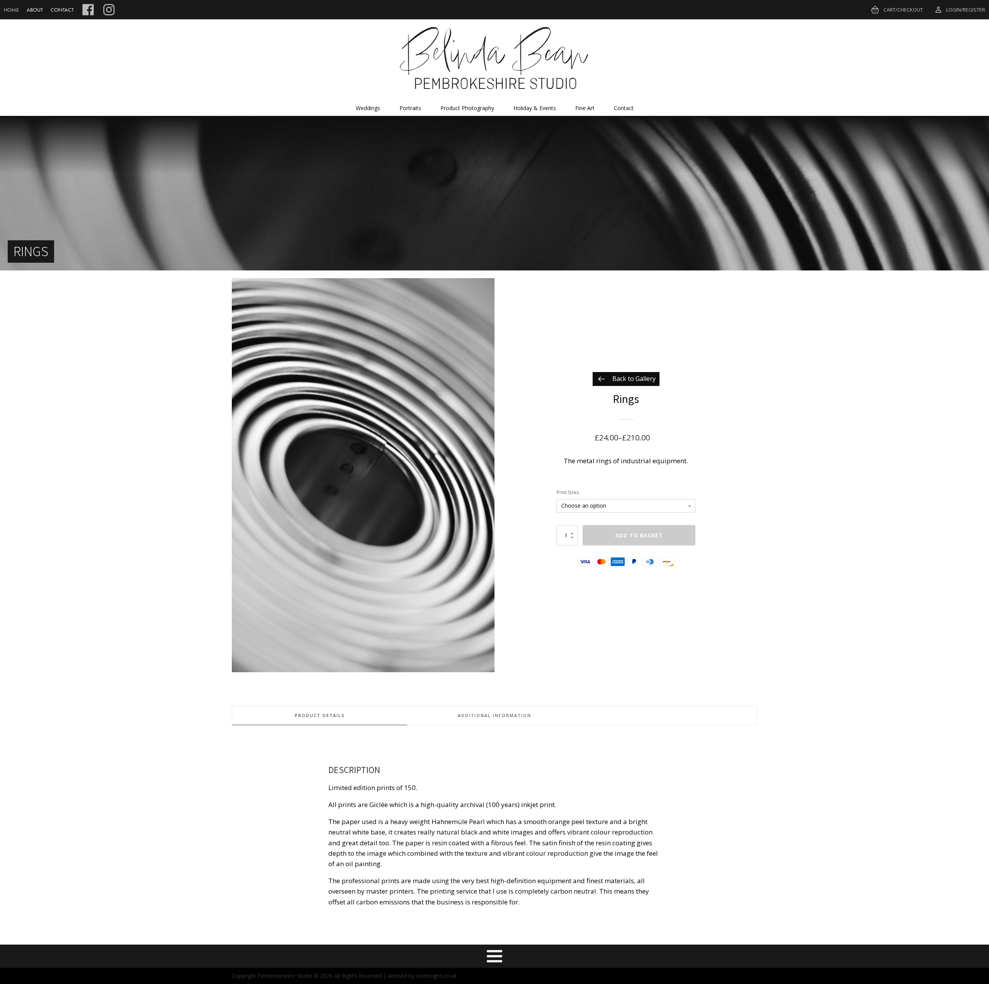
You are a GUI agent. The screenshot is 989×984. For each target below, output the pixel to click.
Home (11, 9)
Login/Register (965, 9)
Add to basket (639, 535)
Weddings (368, 108)
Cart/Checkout (903, 9)
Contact (62, 9)
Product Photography (467, 108)
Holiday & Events (534, 108)
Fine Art (585, 108)
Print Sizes (568, 492)
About (35, 9)
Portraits (410, 108)
